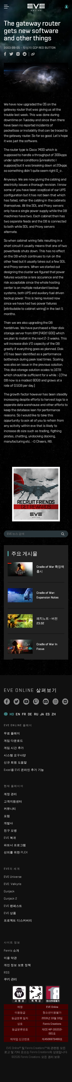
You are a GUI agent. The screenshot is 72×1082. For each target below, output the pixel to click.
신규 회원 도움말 (15, 762)
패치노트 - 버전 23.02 (47, 621)
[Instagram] (56, 701)
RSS (6, 972)
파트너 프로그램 (15, 845)
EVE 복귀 (10, 837)
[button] (66, 6)
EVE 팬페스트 (13, 905)
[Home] (36, 10)
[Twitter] (17, 701)
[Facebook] (7, 701)
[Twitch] (36, 701)
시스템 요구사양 (15, 755)
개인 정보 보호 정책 (17, 965)
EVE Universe (13, 876)
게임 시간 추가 (14, 747)
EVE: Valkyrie (13, 884)
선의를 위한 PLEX (16, 852)
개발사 (8, 823)
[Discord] (46, 701)
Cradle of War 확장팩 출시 (50, 569)
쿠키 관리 (10, 979)
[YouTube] (26, 701)
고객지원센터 (13, 801)
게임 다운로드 (13, 740)
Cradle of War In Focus (46, 646)
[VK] (65, 701)
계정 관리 (10, 794)
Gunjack (9, 891)
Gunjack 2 (10, 898)
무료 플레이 (12, 733)
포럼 (7, 816)
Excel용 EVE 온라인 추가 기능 (24, 769)
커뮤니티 (10, 808)
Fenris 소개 (11, 950)
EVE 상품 (10, 913)
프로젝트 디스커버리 (18, 920)
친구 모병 (10, 830)
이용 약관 (10, 958)
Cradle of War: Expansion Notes (47, 595)
